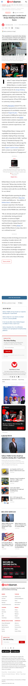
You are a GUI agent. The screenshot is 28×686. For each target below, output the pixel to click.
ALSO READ (7, 308)
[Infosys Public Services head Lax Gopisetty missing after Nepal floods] (13, 445)
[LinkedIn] (8, 648)
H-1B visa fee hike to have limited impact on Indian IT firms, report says (14, 322)
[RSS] (14, 376)
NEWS (3, 594)
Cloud (16, 600)
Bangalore (11, 106)
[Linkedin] (12, 376)
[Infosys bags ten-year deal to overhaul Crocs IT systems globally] (21, 518)
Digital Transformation (12, 147)
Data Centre (17, 604)
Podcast (16, 611)
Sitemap (3, 676)
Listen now (20, 428)
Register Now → (14, 177)
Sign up (21, 642)
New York (22, 198)
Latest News (7, 8)
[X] (16, 376)
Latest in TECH (6, 436)
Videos (16, 609)
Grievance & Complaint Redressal (8, 674)
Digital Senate (5, 625)
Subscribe (8, 351)
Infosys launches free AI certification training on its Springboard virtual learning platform (14, 328)
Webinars (17, 613)
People (16, 615)
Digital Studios (12, 113)
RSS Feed (18, 674)
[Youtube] (18, 376)
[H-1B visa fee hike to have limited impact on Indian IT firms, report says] (8, 537)
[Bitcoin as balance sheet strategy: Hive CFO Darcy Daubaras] (13, 415)
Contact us (17, 625)
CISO (3, 615)
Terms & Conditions (12, 672)
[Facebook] (10, 376)
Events (3, 629)
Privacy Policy (4, 672)
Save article (6, 261)
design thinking (20, 90)
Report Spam (23, 674)
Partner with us (18, 627)
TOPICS (17, 594)
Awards (3, 631)
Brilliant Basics (6, 202)
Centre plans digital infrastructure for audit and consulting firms (17, 489)
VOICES (4, 607)
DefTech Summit (5, 627)
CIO (2, 613)
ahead (18, 225)
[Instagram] (13, 648)
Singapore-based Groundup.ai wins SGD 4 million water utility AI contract (17, 480)
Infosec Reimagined (6, 623)
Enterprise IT (13, 8)
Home (3, 8)
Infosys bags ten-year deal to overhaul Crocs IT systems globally (20, 525)
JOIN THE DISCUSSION (14, 297)
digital (21, 117)
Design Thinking (21, 379)
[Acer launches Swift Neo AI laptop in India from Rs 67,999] (5, 472)
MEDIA (17, 607)
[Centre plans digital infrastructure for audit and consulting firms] (5, 490)
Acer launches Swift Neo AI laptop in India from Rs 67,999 (17, 469)
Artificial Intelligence (19, 598)
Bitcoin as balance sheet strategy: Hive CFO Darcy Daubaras (13, 424)
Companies (17, 617)
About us (17, 623)
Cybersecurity (18, 596)
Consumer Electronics (6, 604)
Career (16, 629)
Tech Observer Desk (9, 24)
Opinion (3, 609)
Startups (3, 602)
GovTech (3, 598)
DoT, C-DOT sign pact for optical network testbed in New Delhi (17, 498)
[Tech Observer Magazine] (14, 2)
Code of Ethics (18, 631)
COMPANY (18, 620)
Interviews (4, 611)
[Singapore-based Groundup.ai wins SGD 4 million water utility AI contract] (5, 481)
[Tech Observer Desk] (3, 25)
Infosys (3, 381)
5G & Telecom (18, 602)
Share (17, 28)
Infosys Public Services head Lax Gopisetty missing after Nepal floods (14, 312)
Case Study (4, 617)
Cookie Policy (19, 672)
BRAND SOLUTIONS (7, 620)
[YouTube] (11, 648)
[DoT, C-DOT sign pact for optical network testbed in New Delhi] (5, 500)
